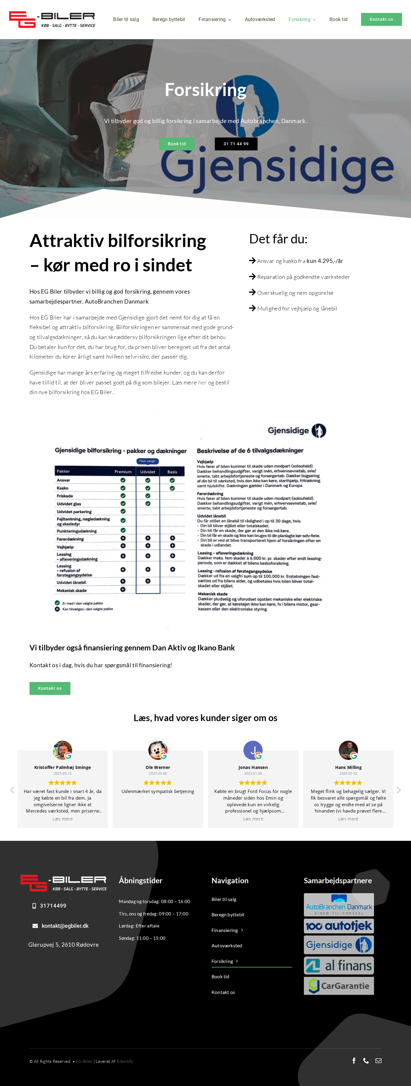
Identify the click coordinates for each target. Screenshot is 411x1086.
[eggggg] (52, 13)
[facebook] (354, 1061)
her (202, 382)
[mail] (378, 1061)
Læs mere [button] (158, 819)
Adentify (124, 1061)
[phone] (366, 1061)
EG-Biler (84, 1061)
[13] (63, 877)
